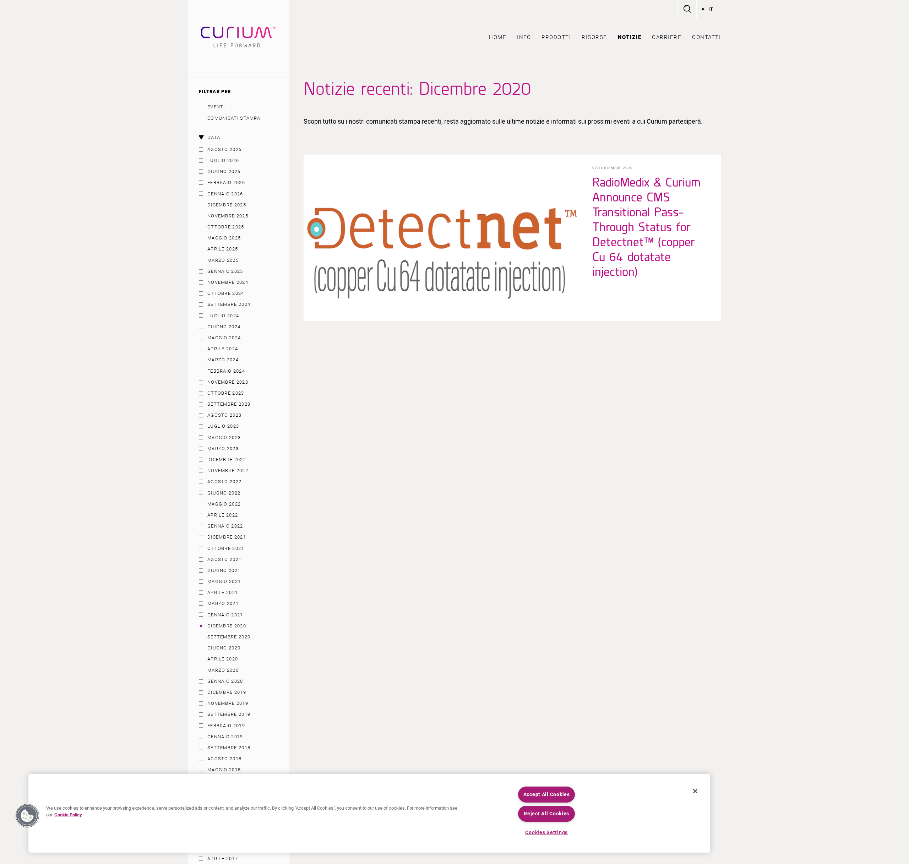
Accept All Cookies (546, 795)
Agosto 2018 (224, 758)
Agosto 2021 (224, 559)
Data (213, 137)
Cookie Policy (68, 814)
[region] (369, 813)
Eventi (216, 106)
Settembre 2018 (228, 747)
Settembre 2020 (228, 636)
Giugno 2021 (223, 570)
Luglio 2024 (223, 315)
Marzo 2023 (223, 448)
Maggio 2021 (224, 581)
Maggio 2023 (224, 437)
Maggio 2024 (224, 337)
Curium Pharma (238, 38)
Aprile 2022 (222, 515)
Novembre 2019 (227, 703)
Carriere (666, 37)
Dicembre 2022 (226, 459)
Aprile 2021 (222, 592)
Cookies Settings (546, 833)
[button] (27, 815)
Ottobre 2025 (225, 227)
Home (497, 37)
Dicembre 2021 (226, 537)
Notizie (630, 37)
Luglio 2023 (223, 426)
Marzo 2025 (223, 260)
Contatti (706, 37)
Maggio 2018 (224, 769)
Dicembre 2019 (226, 692)
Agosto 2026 (224, 149)
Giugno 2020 (223, 647)
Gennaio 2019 (225, 736)
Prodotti (556, 37)
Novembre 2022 (227, 470)
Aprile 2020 (222, 659)
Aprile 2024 (222, 348)
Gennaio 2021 (225, 614)
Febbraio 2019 (226, 725)
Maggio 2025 (224, 238)
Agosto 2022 (224, 481)
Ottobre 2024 (225, 293)
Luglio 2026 (223, 160)
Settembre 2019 (228, 714)
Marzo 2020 (223, 670)
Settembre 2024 (228, 304)
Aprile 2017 (222, 858)
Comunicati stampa (233, 118)
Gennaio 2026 (225, 193)
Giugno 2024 (223, 326)
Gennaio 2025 (225, 271)
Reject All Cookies (546, 814)
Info (524, 37)
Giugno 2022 (223, 493)
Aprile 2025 (222, 249)
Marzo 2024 (223, 359)
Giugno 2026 (223, 171)
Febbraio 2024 (226, 371)
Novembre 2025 (227, 215)
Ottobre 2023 (225, 393)
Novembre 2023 (227, 382)
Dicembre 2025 (226, 204)
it (711, 9)
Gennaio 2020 (225, 681)
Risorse (594, 37)
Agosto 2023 (224, 415)
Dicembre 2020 (226, 625)
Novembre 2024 (227, 282)
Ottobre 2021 (225, 548)
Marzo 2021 (223, 603)
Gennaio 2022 (225, 526)
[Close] (695, 791)
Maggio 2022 (224, 504)
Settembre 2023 (228, 404)
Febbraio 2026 (226, 182)
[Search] (686, 9)
